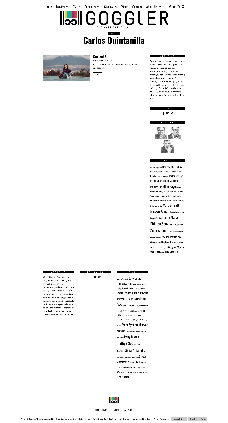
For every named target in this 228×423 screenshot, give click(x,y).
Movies (60, 6)
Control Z (99, 56)
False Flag (157, 196)
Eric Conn (178, 187)
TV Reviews (109, 61)
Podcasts (90, 6)
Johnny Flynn (181, 200)
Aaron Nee (152, 168)
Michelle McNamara (174, 212)
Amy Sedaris (159, 168)
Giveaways (110, 6)
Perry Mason (171, 217)
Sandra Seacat (172, 232)
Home (48, 6)
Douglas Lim (156, 187)
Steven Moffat (169, 236)
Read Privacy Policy (198, 419)
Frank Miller (165, 196)
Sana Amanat (159, 230)
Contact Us (115, 410)
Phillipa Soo (158, 223)
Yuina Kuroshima (171, 251)
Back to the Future (172, 167)
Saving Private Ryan (125, 357)
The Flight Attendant (130, 367)
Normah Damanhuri (141, 331)
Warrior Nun (155, 251)
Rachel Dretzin (170, 225)
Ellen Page (169, 186)
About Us (151, 6)
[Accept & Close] (224, 419)
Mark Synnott (171, 204)
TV (74, 6)
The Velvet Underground (162, 248)
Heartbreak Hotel (154, 200)
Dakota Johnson (156, 176)
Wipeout (162, 252)
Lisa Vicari (160, 206)
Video (124, 6)
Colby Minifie (177, 171)
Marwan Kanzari (159, 211)
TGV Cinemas (129, 362)
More (97, 74)
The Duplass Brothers (167, 242)
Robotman (179, 224)
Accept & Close (179, 419)
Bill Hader (161, 172)
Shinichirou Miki (157, 237)
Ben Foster (154, 171)
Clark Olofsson (168, 172)
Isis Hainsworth (163, 200)
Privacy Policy (127, 410)
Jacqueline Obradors (172, 200)
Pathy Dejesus (159, 218)
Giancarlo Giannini (176, 196)
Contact (137, 6)
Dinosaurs (165, 176)
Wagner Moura (176, 247)
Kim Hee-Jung (153, 206)
